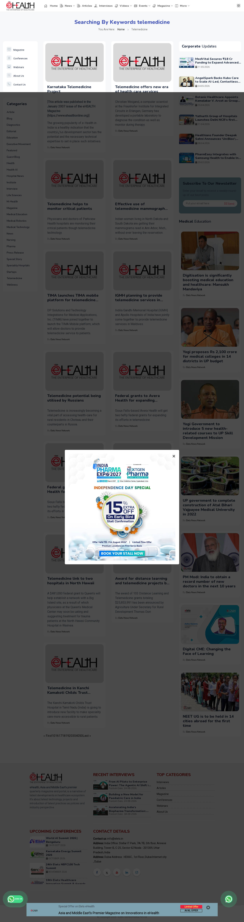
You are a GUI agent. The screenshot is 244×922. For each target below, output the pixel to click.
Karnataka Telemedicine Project (69, 89)
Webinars (18, 67)
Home (54, 6)
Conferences (20, 58)
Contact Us (19, 84)
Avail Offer (191, 910)
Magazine (163, 6)
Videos (124, 6)
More (183, 6)
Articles (87, 6)
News (68, 6)
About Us (18, 75)
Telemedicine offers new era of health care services (141, 89)
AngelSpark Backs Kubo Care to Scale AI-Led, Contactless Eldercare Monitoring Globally (217, 81)
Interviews (105, 6)
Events (143, 6)
